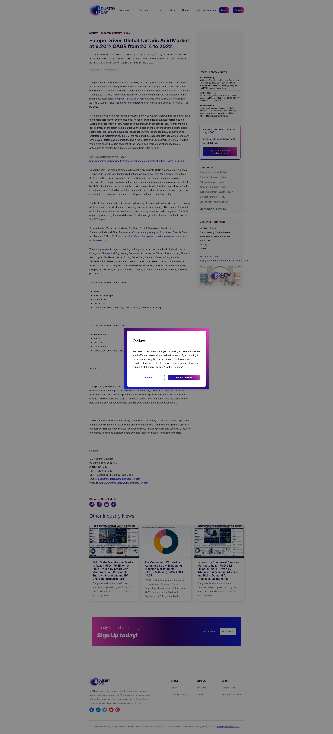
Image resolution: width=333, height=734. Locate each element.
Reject (148, 377)
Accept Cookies (183, 377)
